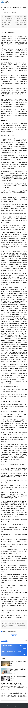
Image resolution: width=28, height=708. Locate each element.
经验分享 (2, 689)
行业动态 (2, 698)
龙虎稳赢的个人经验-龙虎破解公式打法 (18, 677)
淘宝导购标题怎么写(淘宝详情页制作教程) (11, 684)
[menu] (26, 1)
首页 (2, 4)
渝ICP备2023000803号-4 (18, 705)
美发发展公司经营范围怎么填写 (9, 631)
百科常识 (14, 12)
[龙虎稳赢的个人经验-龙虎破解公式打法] (5, 678)
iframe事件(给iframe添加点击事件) (18, 662)
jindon (2, 12)
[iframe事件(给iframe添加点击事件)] (5, 663)
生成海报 (5, 640)
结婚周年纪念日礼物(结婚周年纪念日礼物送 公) (18, 669)
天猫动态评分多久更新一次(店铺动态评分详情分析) (13, 693)
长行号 (14, 706)
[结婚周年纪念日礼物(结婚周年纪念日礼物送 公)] (5, 671)
